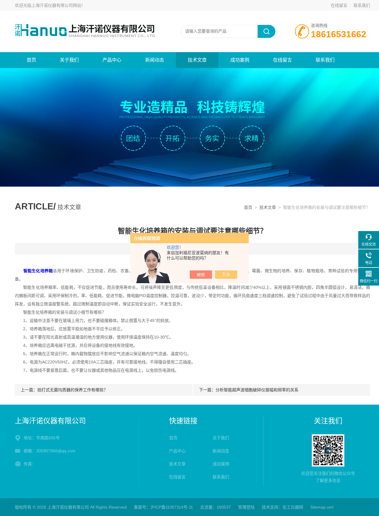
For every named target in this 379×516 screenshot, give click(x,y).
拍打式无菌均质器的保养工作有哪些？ (72, 389)
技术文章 (197, 60)
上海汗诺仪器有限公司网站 (56, 5)
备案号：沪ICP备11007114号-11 (163, 507)
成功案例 (239, 60)
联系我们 (362, 5)
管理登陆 (246, 507)
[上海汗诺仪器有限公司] (86, 31)
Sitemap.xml (321, 507)
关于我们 (69, 60)
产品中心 (111, 60)
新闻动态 (154, 60)
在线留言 (339, 5)
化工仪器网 (292, 507)
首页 (31, 60)
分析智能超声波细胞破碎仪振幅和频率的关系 (257, 389)
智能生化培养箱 (38, 270)
